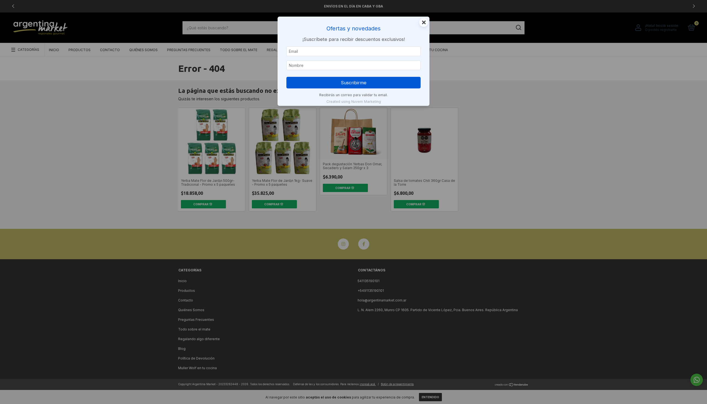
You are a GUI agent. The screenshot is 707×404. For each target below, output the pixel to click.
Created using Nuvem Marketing (353, 101)
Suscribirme (353, 82)
